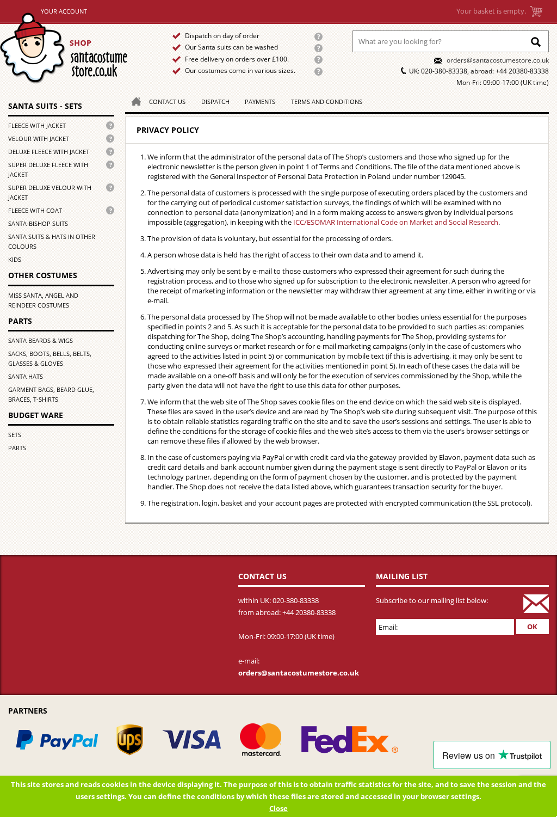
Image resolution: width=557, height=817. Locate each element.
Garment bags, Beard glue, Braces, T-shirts (51, 394)
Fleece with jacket (37, 125)
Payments (260, 101)
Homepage (133, 100)
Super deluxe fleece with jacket (48, 170)
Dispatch (215, 101)
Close (278, 808)
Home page (77, 48)
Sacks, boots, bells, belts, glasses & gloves (49, 358)
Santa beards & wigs (40, 340)
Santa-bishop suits (38, 223)
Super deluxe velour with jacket (49, 192)
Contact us (167, 101)
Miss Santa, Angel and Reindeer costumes (43, 300)
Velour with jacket (38, 138)
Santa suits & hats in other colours (51, 241)
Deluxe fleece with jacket (48, 152)
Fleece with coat (35, 210)
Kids (14, 259)
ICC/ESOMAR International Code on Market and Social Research (395, 222)
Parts (17, 448)
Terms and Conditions (326, 101)
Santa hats (25, 376)
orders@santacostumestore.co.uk (498, 60)
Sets (14, 435)
